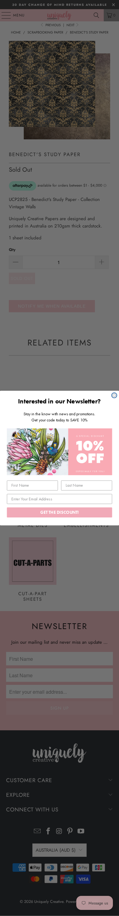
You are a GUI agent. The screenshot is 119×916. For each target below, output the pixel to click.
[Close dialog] (114, 395)
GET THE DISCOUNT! (59, 512)
